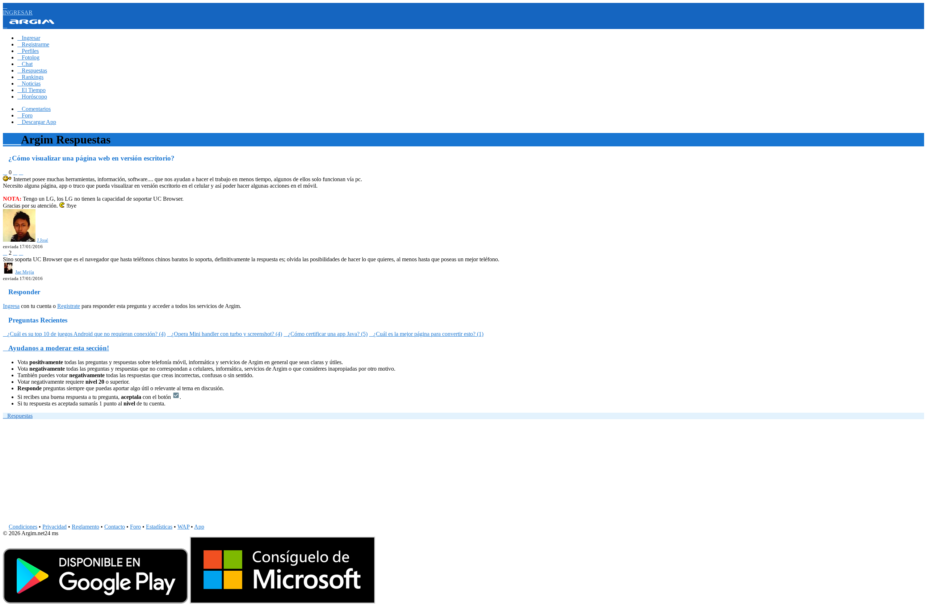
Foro (25, 115)
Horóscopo (32, 96)
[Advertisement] (220, 473)
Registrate (68, 306)
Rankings (30, 77)
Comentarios (34, 109)
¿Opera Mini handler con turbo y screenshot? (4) (224, 334)
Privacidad (54, 527)
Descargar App (36, 122)
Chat (25, 64)
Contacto (114, 527)
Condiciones (23, 527)
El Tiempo (31, 90)
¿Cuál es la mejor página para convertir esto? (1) (426, 334)
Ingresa (11, 306)
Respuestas (32, 70)
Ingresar (28, 38)
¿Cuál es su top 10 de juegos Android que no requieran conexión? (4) (84, 334)
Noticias (29, 83)
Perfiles (28, 51)
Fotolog (28, 57)
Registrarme (33, 44)
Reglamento (85, 527)
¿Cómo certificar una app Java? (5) (326, 334)
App (199, 527)
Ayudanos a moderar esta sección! (56, 348)
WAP (183, 527)
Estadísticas (159, 527)
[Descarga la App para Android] (95, 602)
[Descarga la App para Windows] (282, 602)
